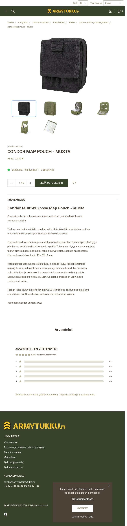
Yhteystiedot (11, 442)
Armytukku (23, 22)
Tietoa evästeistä (13, 467)
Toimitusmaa (96, 3)
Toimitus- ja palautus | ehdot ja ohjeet (24, 447)
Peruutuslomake (12, 452)
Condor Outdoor (15, 146)
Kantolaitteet (59, 22)
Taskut (72, 22)
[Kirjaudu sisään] (110, 11)
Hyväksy (82, 508)
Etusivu (10, 22)
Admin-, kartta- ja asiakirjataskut (94, 22)
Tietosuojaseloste (13, 462)
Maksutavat (10, 457)
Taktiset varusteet (40, 22)
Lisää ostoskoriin (51, 182)
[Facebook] (5, 514)
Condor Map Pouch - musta (20, 27)
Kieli (75, 3)
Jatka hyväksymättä (82, 516)
